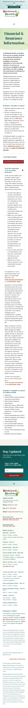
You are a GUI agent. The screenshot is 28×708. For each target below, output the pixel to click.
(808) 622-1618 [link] (12, 505)
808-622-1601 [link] (10, 566)
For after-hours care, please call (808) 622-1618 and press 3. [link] (12, 519)
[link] (11, 16)
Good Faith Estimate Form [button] (12, 162)
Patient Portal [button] (13, 7)
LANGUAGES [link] (18, 5)
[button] (14, 24)
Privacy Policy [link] (13, 659)
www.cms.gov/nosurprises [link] (14, 280)
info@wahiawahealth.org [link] (15, 512)
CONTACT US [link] (9, 5)
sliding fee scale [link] (13, 146)
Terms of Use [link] (21, 659)
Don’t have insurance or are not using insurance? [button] (12, 170)
